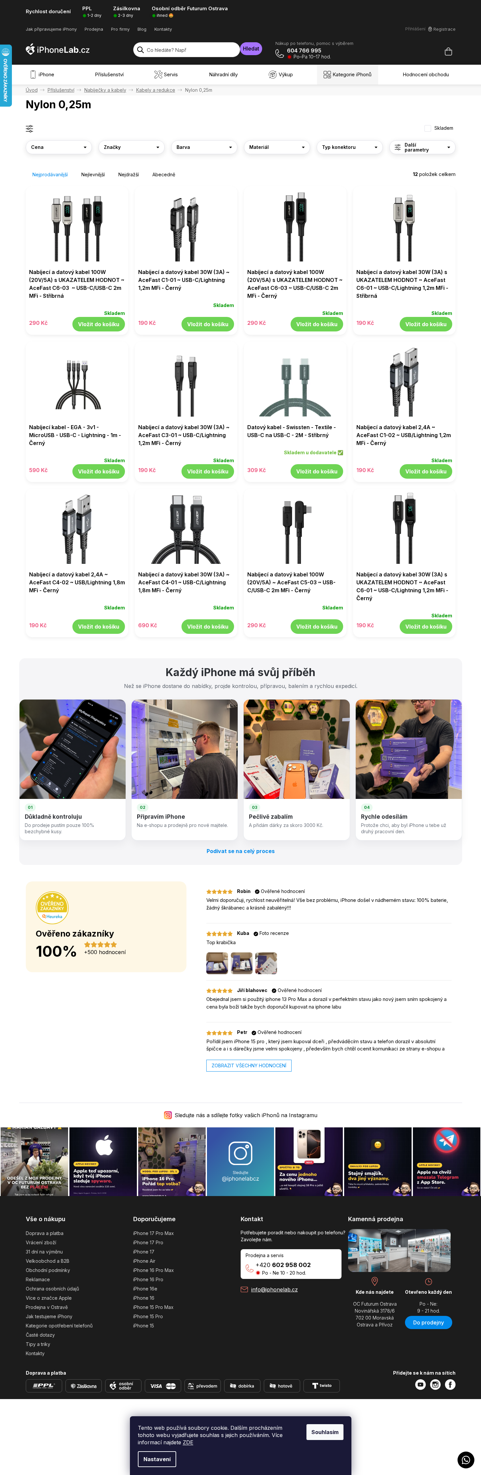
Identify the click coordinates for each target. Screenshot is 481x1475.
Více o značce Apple (49, 1298)
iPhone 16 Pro (148, 1279)
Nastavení (157, 1459)
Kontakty (163, 29)
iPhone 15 (143, 1325)
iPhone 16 (143, 1298)
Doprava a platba (44, 1233)
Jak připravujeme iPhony (51, 29)
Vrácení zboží (41, 1242)
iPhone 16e (145, 1288)
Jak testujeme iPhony (49, 1316)
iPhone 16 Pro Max (153, 1270)
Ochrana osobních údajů (52, 1288)
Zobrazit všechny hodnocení (249, 1065)
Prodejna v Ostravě (47, 1307)
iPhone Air (144, 1261)
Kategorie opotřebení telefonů (59, 1325)
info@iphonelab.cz (274, 1289)
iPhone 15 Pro (148, 1316)
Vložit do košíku (98, 324)
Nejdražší (128, 174)
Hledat (251, 48)
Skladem (443, 128)
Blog (142, 29)
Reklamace (38, 1279)
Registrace (444, 29)
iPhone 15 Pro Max (153, 1307)
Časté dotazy (40, 1335)
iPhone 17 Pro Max (153, 1233)
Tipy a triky (38, 1344)
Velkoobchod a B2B (47, 1261)
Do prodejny (428, 1322)
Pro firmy (120, 29)
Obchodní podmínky (48, 1270)
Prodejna (94, 29)
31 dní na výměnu (44, 1251)
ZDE (188, 1442)
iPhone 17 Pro (148, 1242)
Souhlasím (325, 1432)
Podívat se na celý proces (241, 851)
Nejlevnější (93, 174)
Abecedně (163, 174)
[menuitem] (43, 75)
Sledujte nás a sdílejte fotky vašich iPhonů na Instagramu (246, 1115)
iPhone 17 (143, 1251)
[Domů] (32, 90)
